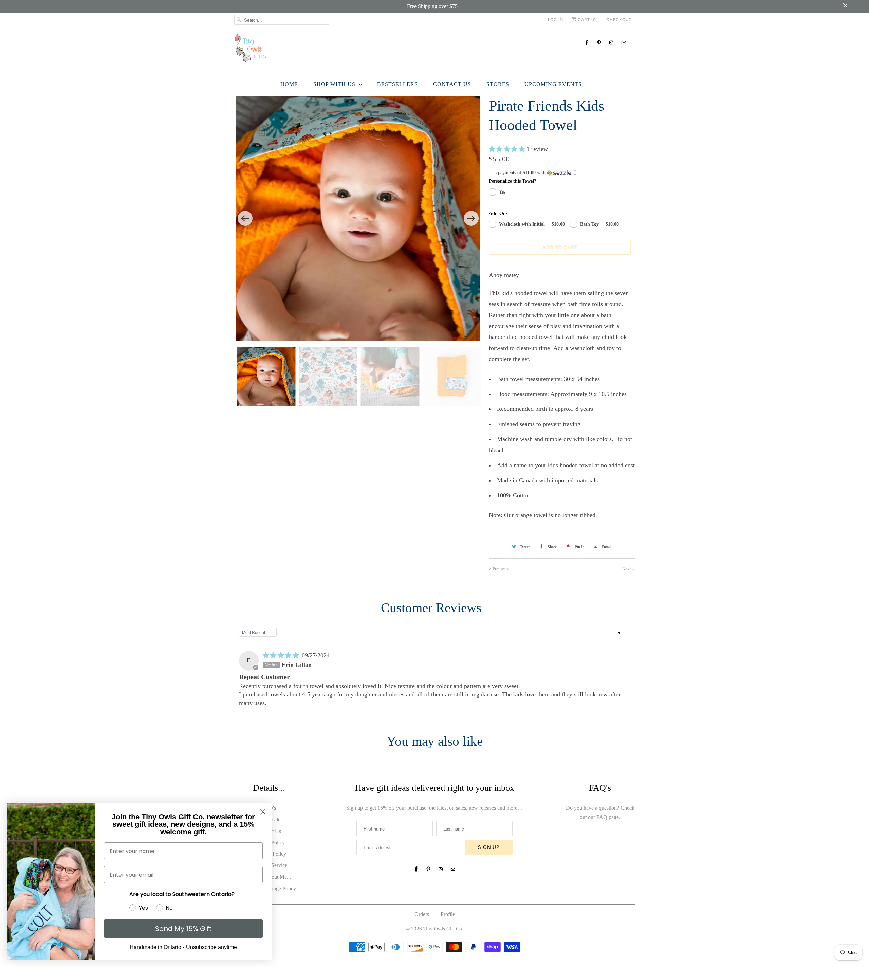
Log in (555, 19)
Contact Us (452, 84)
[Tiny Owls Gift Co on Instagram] (611, 42)
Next (627, 568)
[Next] (471, 218)
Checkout (618, 19)
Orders (421, 914)
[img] (281, 655)
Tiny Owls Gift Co (442, 928)
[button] (507, 149)
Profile (448, 914)
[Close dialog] (263, 812)
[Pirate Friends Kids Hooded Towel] (358, 218)
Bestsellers (397, 84)
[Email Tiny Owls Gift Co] (623, 42)
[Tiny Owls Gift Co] (434, 50)
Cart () (587, 19)
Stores (497, 84)
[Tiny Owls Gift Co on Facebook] (587, 42)
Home (289, 84)
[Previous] (245, 218)
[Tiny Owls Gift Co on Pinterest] (599, 42)
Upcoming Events (553, 84)
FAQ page (607, 817)
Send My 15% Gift (183, 928)
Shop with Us (334, 84)
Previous (500, 568)
